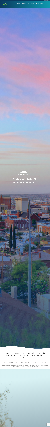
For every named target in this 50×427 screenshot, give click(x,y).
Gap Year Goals (32, 3)
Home (18, 3)
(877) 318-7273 (47, 0)
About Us (24, 3)
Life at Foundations (42, 3)
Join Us (45, 5)
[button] (27, 3)
